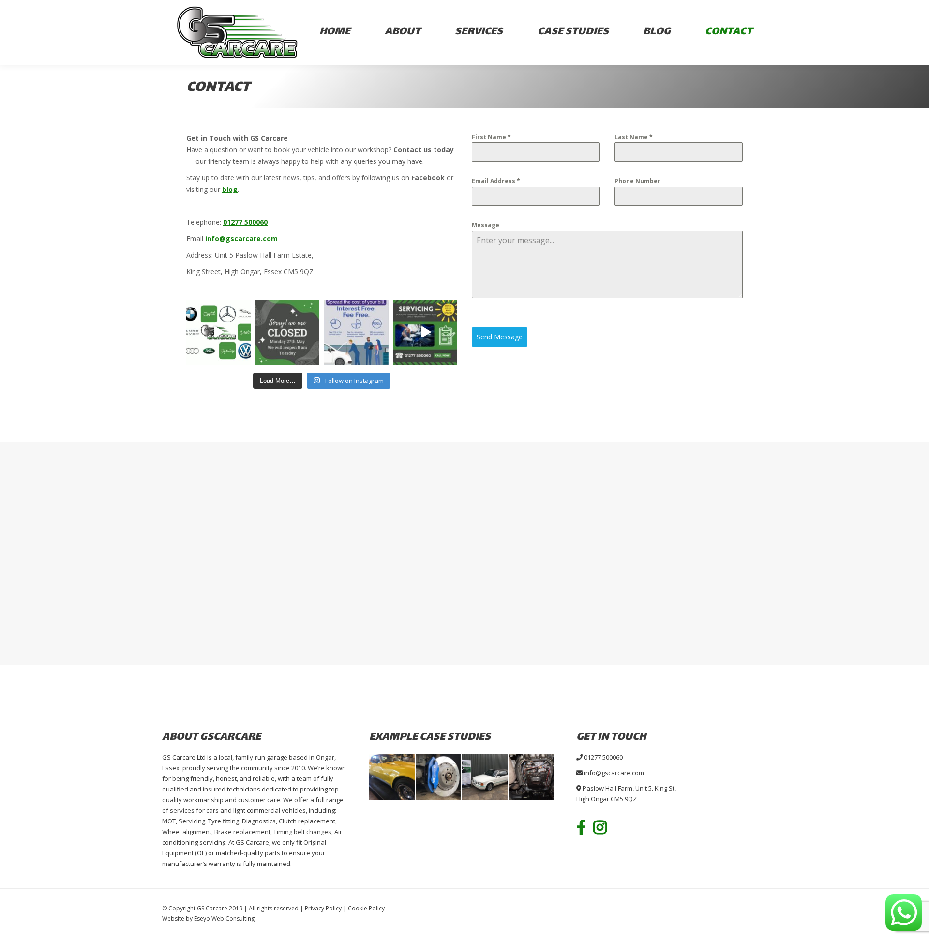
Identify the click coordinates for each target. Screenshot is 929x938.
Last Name (633, 137)
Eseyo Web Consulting (224, 918)
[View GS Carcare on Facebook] (584, 827)
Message (485, 225)
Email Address (496, 181)
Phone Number (637, 181)
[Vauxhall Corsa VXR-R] (439, 777)
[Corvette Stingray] (392, 777)
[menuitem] (334, 32)
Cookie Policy (366, 908)
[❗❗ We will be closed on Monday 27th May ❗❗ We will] (287, 332)
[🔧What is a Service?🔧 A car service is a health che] (425, 332)
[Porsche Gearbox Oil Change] (532, 777)
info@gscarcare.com (614, 772)
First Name (491, 137)
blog (230, 189)
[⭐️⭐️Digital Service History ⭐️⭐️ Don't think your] (218, 332)
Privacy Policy (323, 908)
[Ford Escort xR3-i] (485, 777)
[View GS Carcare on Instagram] (603, 827)
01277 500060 (245, 222)
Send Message (500, 336)
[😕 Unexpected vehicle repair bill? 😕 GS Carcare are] (356, 332)
